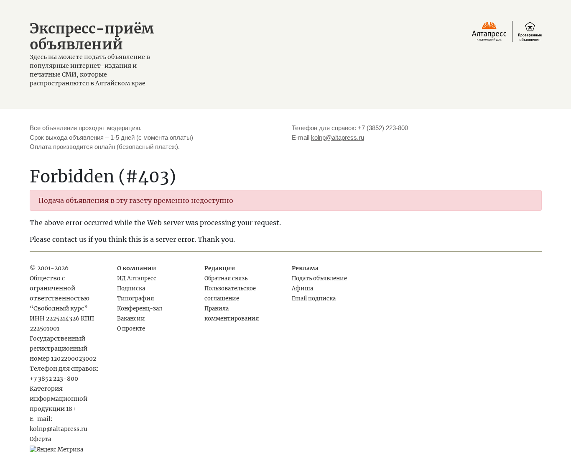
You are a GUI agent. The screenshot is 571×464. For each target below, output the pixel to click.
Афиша (302, 288)
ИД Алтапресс (136, 278)
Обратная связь (225, 278)
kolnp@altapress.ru (337, 137)
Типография (135, 298)
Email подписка (314, 298)
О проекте (131, 328)
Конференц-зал (139, 308)
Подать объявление (319, 278)
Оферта (40, 439)
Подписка (131, 288)
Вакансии (131, 318)
